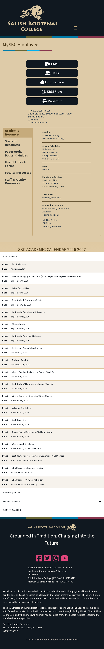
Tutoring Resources (52, 226)
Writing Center (50, 220)
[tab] (52, 256)
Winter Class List (50, 152)
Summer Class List (50, 158)
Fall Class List (48, 149)
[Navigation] (75, 27)
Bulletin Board (36, 117)
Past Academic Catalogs (53, 138)
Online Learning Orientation (55, 208)
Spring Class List (50, 155)
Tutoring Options (50, 214)
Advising (46, 211)
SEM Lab (47, 223)
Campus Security (37, 123)
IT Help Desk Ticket (39, 111)
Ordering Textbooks (51, 197)
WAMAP (46, 169)
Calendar (33, 120)
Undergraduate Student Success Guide (50, 114)
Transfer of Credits (51, 183)
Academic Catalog (50, 135)
